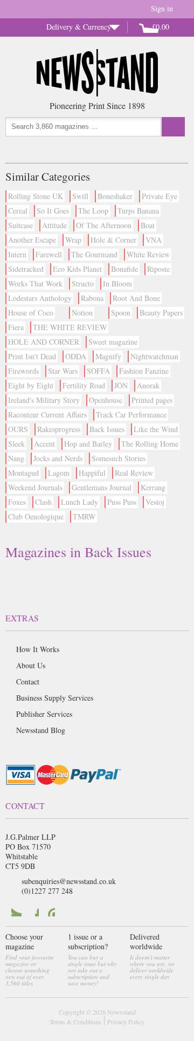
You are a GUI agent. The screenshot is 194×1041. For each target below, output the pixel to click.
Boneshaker (115, 196)
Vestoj (155, 502)
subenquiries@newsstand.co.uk (69, 881)
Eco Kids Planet (77, 269)
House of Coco (30, 312)
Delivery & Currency (78, 27)
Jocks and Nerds (57, 458)
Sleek (16, 444)
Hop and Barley (88, 444)
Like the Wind (156, 429)
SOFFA (98, 371)
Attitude (54, 225)
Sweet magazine (112, 342)
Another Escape (32, 240)
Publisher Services (44, 714)
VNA (154, 240)
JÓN (121, 385)
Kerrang (153, 487)
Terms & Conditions (75, 1021)
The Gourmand (94, 254)
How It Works (37, 649)
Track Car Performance (131, 414)
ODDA (75, 356)
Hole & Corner (113, 240)
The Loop (93, 211)
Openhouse (105, 400)
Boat (148, 225)
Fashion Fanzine (144, 371)
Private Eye (159, 196)
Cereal (17, 211)
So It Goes (53, 211)
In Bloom (117, 283)
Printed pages (151, 400)
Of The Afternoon (103, 225)
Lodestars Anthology (40, 298)
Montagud (23, 473)
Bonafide (124, 269)
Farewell (49, 254)
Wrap (73, 240)
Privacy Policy (125, 1021)
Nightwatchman (154, 356)
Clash (43, 502)
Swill (80, 196)
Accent (44, 444)
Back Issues (106, 429)
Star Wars (63, 371)
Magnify (108, 356)
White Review (148, 254)
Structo (83, 283)
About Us (30, 665)
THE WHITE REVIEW (70, 327)
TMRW (84, 516)
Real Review (134, 473)
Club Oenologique (36, 516)
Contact (27, 681)
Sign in (162, 8)
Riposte (158, 269)
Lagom (59, 473)
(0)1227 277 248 (47, 891)
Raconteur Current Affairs (47, 414)
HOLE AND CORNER (43, 342)
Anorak (148, 385)
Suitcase (20, 225)
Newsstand (121, 1012)
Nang (16, 458)
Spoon (120, 312)
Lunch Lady (79, 502)
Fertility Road (84, 385)
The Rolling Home (149, 444)
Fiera (16, 327)
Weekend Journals (35, 487)
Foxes (17, 502)
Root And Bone (136, 298)
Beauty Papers (161, 312)
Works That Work (35, 283)
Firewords (23, 371)
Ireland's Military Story (44, 400)
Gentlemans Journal (101, 487)
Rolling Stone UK (35, 196)
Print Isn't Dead (32, 356)
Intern (17, 254)
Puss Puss (121, 502)
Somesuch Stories (119, 458)
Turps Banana (138, 211)
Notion (82, 312)
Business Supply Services (54, 698)
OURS (18, 429)
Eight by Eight (30, 385)
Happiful (92, 473)
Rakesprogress (58, 429)
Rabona (92, 298)
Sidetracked (26, 269)
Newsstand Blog (40, 730)
